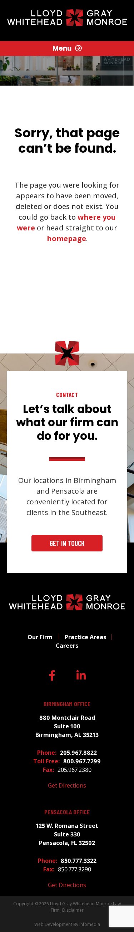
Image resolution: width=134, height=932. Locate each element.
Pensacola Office (67, 812)
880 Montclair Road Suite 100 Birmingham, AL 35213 (67, 726)
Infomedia (89, 924)
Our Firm (40, 637)
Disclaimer (73, 910)
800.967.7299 (82, 761)
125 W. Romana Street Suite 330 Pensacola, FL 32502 (67, 834)
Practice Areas (85, 637)
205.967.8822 (78, 753)
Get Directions (67, 785)
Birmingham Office (67, 704)
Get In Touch (67, 543)
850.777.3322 (78, 861)
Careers (67, 645)
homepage (66, 238)
